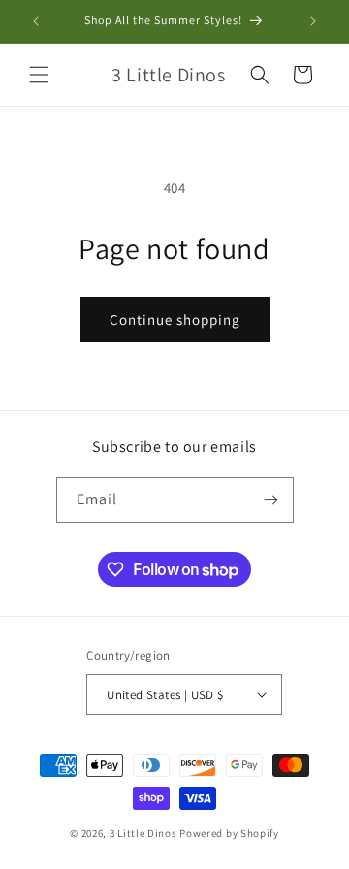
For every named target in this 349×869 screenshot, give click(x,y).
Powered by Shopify (229, 833)
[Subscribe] (271, 500)
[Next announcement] (313, 21)
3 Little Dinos (143, 833)
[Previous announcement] (36, 21)
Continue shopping (175, 319)
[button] (38, 74)
